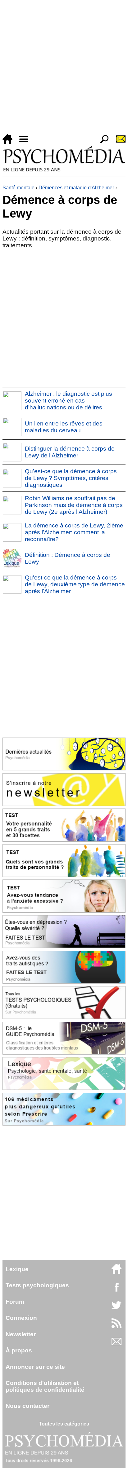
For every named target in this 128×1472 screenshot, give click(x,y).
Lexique (17, 1269)
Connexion (21, 1318)
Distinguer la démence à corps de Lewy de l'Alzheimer (70, 452)
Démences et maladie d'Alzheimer (76, 187)
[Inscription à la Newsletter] (118, 142)
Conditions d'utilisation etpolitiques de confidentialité (45, 1386)
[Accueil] (9, 142)
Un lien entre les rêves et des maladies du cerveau (64, 427)
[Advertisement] (64, 68)
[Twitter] (116, 1308)
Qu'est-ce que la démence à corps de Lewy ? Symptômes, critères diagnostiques (71, 478)
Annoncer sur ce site (35, 1367)
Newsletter (21, 1334)
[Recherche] (101, 142)
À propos (19, 1350)
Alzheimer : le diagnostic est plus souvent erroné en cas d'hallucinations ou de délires (68, 400)
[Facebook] (116, 1290)
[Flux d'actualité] (116, 1326)
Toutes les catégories (64, 1423)
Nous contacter (27, 1406)
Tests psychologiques (37, 1285)
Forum (15, 1301)
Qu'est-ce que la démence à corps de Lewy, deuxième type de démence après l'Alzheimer (75, 584)
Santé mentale (18, 187)
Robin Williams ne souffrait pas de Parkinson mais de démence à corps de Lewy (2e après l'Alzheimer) (74, 505)
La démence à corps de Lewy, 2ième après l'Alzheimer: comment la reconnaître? (74, 532)
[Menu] (26, 142)
